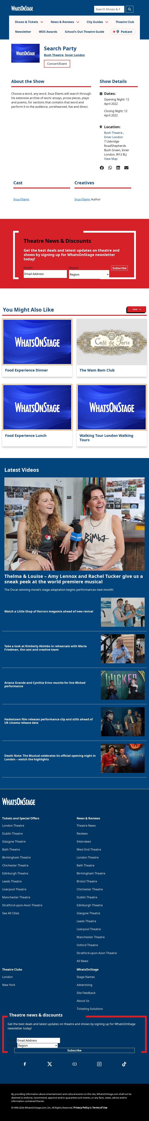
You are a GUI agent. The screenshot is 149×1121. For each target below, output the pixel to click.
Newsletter (23, 32)
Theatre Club (125, 22)
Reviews (82, 833)
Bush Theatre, (54, 55)
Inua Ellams (21, 199)
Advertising (84, 985)
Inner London (75, 55)
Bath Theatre (11, 849)
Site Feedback (86, 993)
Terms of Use (99, 1107)
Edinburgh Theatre (15, 873)
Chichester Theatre (15, 865)
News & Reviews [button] (63, 22)
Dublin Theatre (12, 833)
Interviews (84, 841)
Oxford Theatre (87, 945)
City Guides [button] (95, 22)
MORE (135, 309)
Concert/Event (57, 64)
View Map (111, 159)
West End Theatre (89, 849)
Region (73, 268)
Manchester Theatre (16, 897)
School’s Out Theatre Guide (84, 32)
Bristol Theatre (87, 881)
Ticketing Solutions (90, 1009)
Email (28, 268)
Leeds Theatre (12, 881)
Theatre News (86, 826)
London (7, 977)
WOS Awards (48, 32)
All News (82, 961)
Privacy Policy (81, 1107)
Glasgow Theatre (14, 841)
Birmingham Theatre (16, 857)
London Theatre (13, 826)
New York (8, 985)
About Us (83, 1001)
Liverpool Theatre (14, 889)
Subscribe (119, 268)
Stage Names (86, 977)
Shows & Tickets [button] (27, 22)
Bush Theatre (113, 133)
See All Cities (10, 913)
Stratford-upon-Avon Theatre (22, 905)
